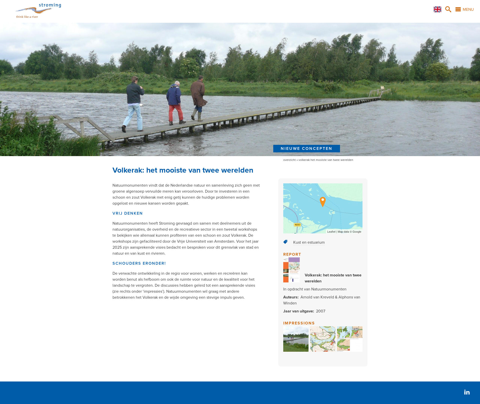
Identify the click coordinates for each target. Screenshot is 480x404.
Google (356, 231)
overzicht (289, 160)
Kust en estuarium (309, 242)
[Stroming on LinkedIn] (467, 392)
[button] (296, 350)
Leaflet (331, 231)
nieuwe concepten (306, 148)
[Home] (32, 19)
